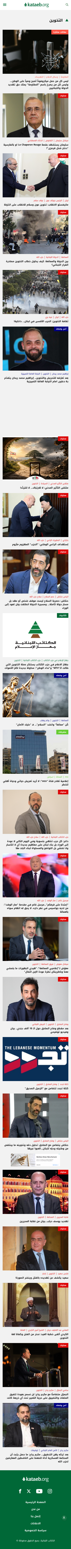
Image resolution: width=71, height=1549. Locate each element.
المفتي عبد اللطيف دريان (57, 1330)
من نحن (35, 1509)
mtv (66, 777)
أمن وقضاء (61, 329)
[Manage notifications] (64, 1517)
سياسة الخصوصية (35, 1530)
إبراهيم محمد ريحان (60, 374)
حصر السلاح (49, 597)
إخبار (44, 1273)
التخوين (46, 374)
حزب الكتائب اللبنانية (32, 660)
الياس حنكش (62, 597)
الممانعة (64, 257)
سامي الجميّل (62, 1390)
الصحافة (50, 1217)
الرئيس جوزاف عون (54, 200)
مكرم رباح (49, 1390)
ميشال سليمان (61, 140)
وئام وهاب (44, 720)
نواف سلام (38, 200)
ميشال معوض (62, 964)
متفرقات (62, 732)
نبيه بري (48, 317)
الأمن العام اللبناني (49, 1450)
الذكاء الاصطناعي (35, 140)
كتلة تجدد (64, 1084)
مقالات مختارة (59, 32)
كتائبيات (62, 615)
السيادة (44, 483)
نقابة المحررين (62, 1217)
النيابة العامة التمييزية (30, 374)
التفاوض (49, 140)
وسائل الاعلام (52, 77)
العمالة (59, 777)
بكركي (65, 540)
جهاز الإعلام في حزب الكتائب (55, 660)
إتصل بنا (35, 1516)
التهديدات (39, 77)
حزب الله (39, 257)
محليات (63, 96)
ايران (66, 200)
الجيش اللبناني (38, 1024)
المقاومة (64, 77)
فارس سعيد (63, 1273)
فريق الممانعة (47, 964)
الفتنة (22, 1330)
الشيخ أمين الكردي (36, 1330)
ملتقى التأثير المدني (59, 483)
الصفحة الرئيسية (35, 1502)
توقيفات (34, 1450)
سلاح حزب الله (36, 597)
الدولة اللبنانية (52, 257)
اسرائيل (50, 777)
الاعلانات (36, 1523)
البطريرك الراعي (53, 540)
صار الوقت (51, 900)
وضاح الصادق (62, 1024)
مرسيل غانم (63, 900)
